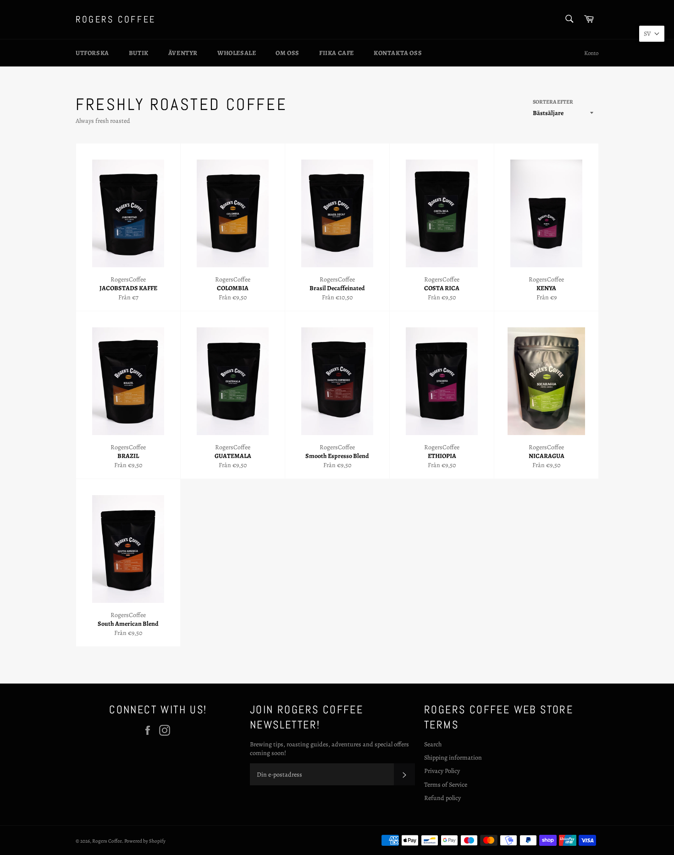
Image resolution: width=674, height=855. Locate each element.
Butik (139, 53)
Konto (591, 53)
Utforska (92, 53)
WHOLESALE (236, 53)
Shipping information (453, 757)
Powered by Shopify (145, 841)
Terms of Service (445, 784)
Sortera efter (553, 101)
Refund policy (442, 798)
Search (433, 744)
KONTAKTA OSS (398, 53)
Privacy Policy (442, 771)
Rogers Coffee (116, 19)
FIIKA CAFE (336, 53)
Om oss (287, 53)
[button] (651, 34)
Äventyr (183, 53)
